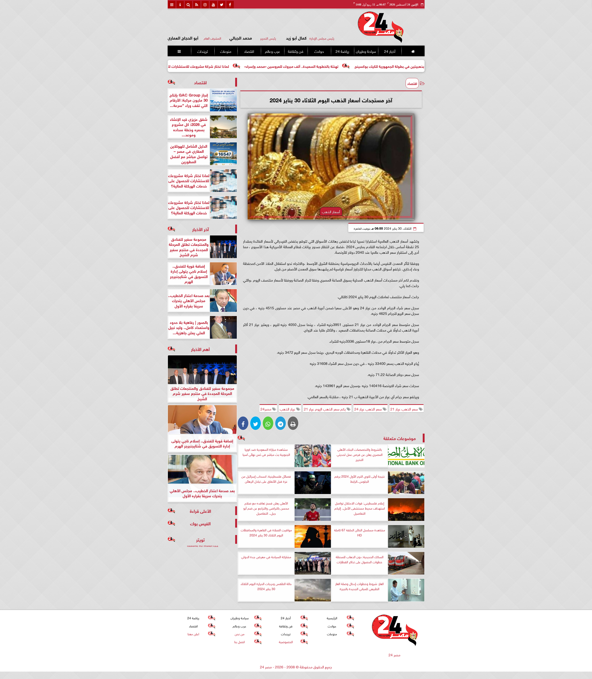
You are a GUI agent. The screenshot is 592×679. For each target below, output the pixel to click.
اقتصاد (249, 51)
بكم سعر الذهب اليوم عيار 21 (325, 408)
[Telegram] (280, 423)
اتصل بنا (239, 641)
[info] (180, 4)
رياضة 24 (342, 51)
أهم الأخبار (200, 349)
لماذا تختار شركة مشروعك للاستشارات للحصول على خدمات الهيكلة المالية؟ (214, 66)
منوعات (225, 51)
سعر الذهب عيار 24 (368, 408)
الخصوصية (286, 641)
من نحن (239, 633)
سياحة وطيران (366, 51)
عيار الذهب (288, 408)
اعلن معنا (193, 633)
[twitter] (221, 4)
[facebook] (230, 4)
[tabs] (172, 4)
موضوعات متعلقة (399, 438)
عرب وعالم (272, 51)
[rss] (196, 4)
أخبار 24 (389, 51)
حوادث (319, 51)
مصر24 (266, 408)
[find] (188, 4)
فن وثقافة (295, 51)
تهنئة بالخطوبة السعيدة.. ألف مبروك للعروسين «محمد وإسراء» (334, 66)
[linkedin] (205, 4)
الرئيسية (332, 617)
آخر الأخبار (200, 229)
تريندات (202, 51)
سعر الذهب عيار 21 (404, 408)
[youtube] (213, 4)
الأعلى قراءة (200, 510)
